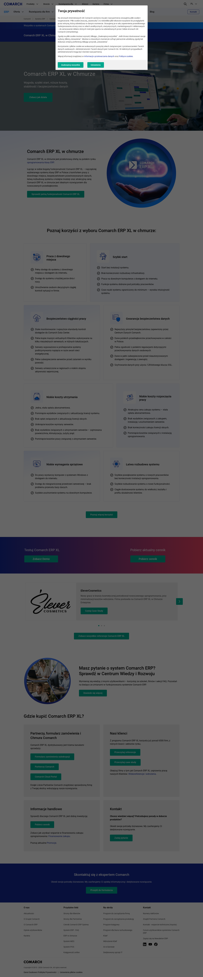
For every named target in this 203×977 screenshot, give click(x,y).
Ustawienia (96, 65)
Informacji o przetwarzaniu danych (99, 56)
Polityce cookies (126, 56)
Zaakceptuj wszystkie (70, 65)
